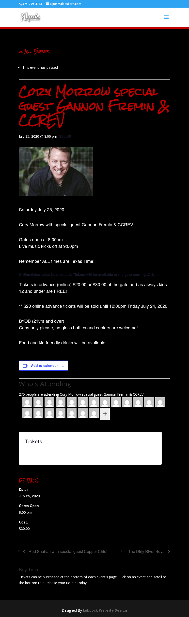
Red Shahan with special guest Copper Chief (67, 551)
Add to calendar (44, 365)
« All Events (34, 51)
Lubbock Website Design (105, 610)
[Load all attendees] (105, 414)
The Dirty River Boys (146, 551)
